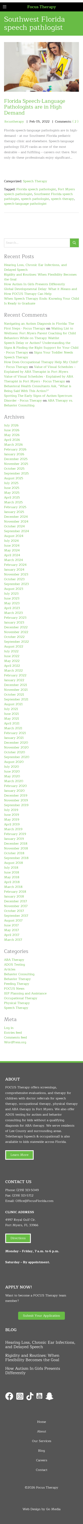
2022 (46, 121)
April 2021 (12, 723)
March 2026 (13, 444)
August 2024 (13, 536)
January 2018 (14, 896)
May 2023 (12, 603)
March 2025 (13, 502)
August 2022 (13, 646)
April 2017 (11, 935)
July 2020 (11, 766)
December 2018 (15, 843)
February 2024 (15, 564)
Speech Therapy (35, 181)
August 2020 (14, 762)
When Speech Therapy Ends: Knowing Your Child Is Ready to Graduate (41, 301)
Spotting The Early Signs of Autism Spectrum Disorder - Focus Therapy (38, 398)
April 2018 (12, 882)
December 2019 (15, 795)
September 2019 (16, 805)
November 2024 (16, 521)
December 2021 (15, 685)
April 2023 (12, 608)
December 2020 (16, 742)
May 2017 (11, 930)
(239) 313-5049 (28, 1190)
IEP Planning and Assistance (25, 993)
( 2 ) (75, 121)
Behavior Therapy (17, 979)
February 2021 (15, 733)
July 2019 (11, 810)
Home (41, 1421)
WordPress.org (15, 1042)
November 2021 (16, 689)
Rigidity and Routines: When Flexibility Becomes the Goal (40, 277)
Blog (41, 1450)
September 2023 (16, 584)
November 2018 (16, 848)
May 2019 (11, 819)
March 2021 (13, 728)
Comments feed (15, 1037)
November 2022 (16, 632)
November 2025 (16, 463)
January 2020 (14, 790)
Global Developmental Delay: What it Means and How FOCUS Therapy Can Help (40, 291)
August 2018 (13, 862)
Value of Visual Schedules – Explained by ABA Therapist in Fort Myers (40, 369)
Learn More (19, 1154)
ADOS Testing (14, 964)
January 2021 (14, 737)
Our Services (41, 1441)
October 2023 (14, 579)
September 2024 (16, 531)
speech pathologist (35, 198)
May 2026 (12, 435)
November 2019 (16, 800)
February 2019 (15, 834)
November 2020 (16, 747)
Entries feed (13, 1032)
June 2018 (11, 872)
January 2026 (14, 454)
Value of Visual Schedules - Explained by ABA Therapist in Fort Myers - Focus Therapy (38, 379)
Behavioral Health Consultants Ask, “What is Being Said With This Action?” (37, 389)
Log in (8, 1027)
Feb (32, 121)
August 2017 (13, 920)
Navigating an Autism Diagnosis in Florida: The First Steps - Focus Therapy (39, 326)
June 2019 (11, 814)
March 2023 (13, 612)
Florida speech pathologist (36, 189)
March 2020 (13, 781)
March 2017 (13, 939)
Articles (9, 969)
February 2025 (15, 507)
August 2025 (13, 478)
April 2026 (12, 439)
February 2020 (15, 786)
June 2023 (11, 598)
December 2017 (15, 901)
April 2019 (12, 824)
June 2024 (12, 545)
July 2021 (11, 709)
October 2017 (14, 911)
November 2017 (16, 906)
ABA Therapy (14, 959)
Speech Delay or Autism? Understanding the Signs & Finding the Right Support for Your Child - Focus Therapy (41, 347)
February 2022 (15, 675)
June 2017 (11, 925)
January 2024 (14, 569)
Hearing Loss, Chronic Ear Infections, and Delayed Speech (35, 267)
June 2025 (11, 488)
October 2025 (14, 468)
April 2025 (12, 497)
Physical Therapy (17, 1003)
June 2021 (11, 713)
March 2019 (13, 829)
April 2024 (12, 555)
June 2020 (12, 771)
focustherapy (14, 121)
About (41, 1431)
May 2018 (11, 877)
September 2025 (16, 473)
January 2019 (14, 838)
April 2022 (12, 665)
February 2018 (15, 891)
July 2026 (11, 425)
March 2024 (13, 560)
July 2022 (11, 651)
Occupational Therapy (20, 998)
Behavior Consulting (19, 974)
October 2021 (14, 694)
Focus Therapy (41, 7)
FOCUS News (14, 988)
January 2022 (14, 680)
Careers (41, 1460)
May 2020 (12, 776)
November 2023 (16, 574)
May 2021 (11, 718)
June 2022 (11, 656)
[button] (41, 1316)
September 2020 (16, 757)
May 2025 (12, 492)
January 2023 (14, 622)
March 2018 (13, 886)
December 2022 (16, 627)
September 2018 (16, 858)
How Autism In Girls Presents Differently (34, 284)
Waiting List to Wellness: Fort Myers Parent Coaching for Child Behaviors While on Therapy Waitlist (40, 333)
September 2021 (16, 699)
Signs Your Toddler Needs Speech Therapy (38, 355)
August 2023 (13, 588)
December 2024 (16, 516)
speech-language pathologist (25, 203)
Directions (18, 1238)
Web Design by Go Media (41, 1509)
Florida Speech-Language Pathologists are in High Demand (34, 107)
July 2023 (11, 593)
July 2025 (11, 483)
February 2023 (15, 617)
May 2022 (12, 661)
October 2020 (14, 752)
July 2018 (11, 867)
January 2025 (14, 512)
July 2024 (11, 540)
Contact (41, 1470)
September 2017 (16, 915)
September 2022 (16, 641)
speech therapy (62, 198)
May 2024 (12, 550)
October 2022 (14, 637)
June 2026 (11, 430)
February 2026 (15, 449)
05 (38, 121)
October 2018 (14, 853)
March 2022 (13, 670)
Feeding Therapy (16, 983)
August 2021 (13, 704)
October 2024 (14, 526)
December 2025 (16, 459)
